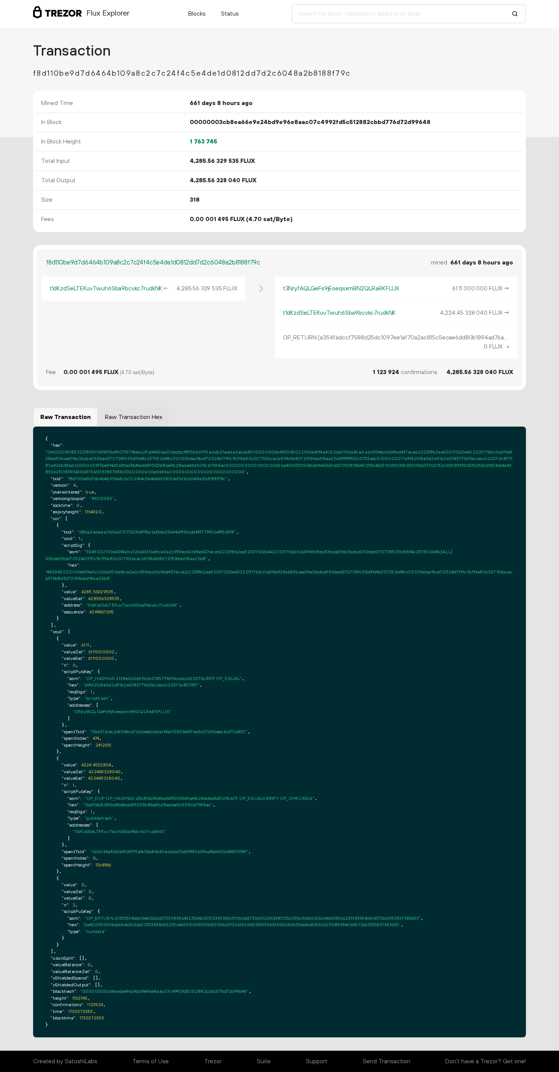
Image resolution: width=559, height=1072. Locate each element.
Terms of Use (150, 1061)
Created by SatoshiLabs (65, 1061)
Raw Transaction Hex (133, 417)
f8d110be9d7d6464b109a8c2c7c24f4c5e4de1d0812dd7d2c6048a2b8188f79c (153, 262)
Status (230, 14)
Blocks (197, 14)
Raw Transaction (65, 417)
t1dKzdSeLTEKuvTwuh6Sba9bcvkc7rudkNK (105, 288)
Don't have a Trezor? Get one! (485, 1061)
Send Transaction (386, 1061)
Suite (264, 1061)
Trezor (213, 1061)
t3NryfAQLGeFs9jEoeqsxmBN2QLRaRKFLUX (341, 288)
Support (316, 1061)
